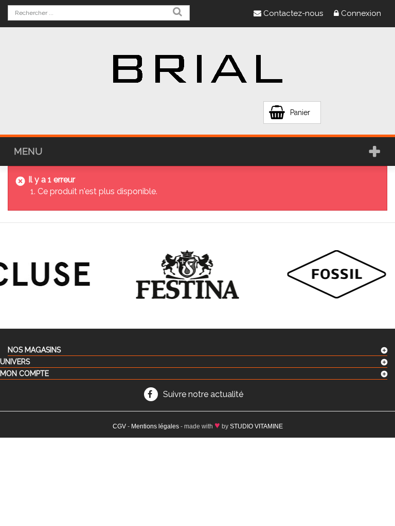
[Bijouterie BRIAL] (197, 69)
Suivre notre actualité (203, 394)
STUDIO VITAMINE (256, 426)
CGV (119, 426)
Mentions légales (155, 426)
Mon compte (24, 373)
